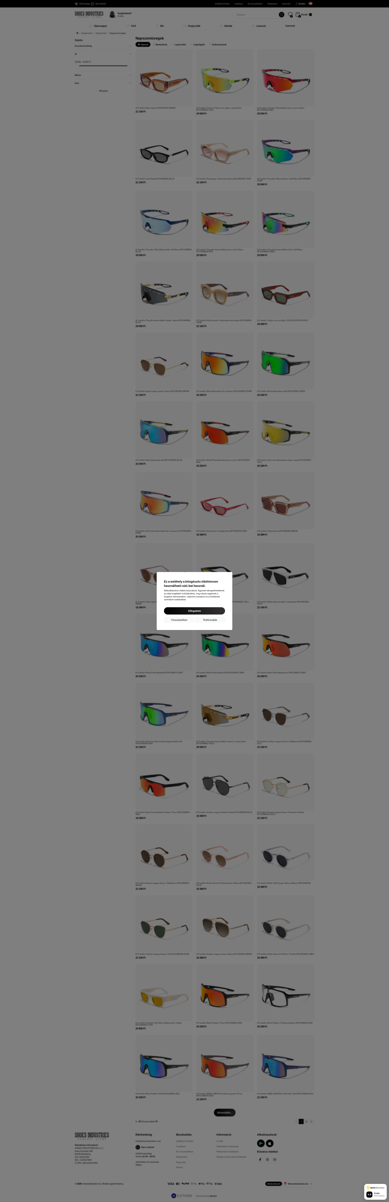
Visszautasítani (179, 619)
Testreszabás (210, 619)
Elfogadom (194, 610)
